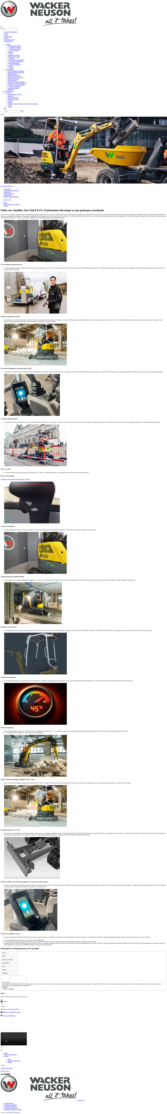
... (4, 201)
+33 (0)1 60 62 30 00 (13, 1009)
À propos (8, 93)
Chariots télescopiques (14, 57)
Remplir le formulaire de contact (11, 1012)
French (11, 41)
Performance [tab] (4, 479)
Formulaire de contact (7, 1068)
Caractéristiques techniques (11, 190)
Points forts (7, 189)
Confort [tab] (27, 479)
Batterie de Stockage (15, 86)
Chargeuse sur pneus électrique (16, 82)
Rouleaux (10, 52)
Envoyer (5, 987)
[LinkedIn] (9, 1074)
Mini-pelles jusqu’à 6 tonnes (12, 204)
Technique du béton (14, 47)
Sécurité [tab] (10, 479)
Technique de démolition (16, 61)
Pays (3, 966)
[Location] (2, 1074)
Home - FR (7, 200)
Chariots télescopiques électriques (17, 83)
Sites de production (13, 97)
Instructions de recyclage (11, 1108)
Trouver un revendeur (7, 186)
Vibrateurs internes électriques (16, 72)
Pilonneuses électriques (14, 75)
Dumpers (11, 58)
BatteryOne (11, 89)
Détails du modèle (9, 193)
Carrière (6, 38)
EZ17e (6, 206)
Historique (10, 96)
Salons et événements (13, 99)
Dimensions (7, 192)
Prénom (4, 953)
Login (5, 33)
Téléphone (5, 973)
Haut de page (81, 1100)
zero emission (9, 69)
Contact (6, 35)
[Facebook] (6, 1074)
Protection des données (10, 1105)
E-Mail (4, 969)
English (6, 41)
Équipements (7, 195)
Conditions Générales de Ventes (13, 1109)
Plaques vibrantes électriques (15, 77)
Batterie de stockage (14, 64)
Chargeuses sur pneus (14, 55)
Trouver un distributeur (8, 1015)
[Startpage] (39, 25)
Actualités (10, 100)
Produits (8, 44)
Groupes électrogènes (13, 63)
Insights (10, 102)
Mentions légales (8, 1103)
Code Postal (5, 963)
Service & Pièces (8, 91)
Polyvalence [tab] (21, 479)
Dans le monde (8, 36)
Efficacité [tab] (15, 479)
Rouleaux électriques (13, 78)
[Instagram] (4, 1074)
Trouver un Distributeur (10, 32)
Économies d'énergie (13, 88)
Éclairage (10, 66)
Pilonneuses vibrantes (15, 49)
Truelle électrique (12, 74)
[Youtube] (8, 1074)
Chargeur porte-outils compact (16, 60)
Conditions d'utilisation (10, 1106)
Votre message (6, 982)
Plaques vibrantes (14, 50)
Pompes (11, 67)
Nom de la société (7, 959)
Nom (4, 956)
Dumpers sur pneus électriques (16, 85)
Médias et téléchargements (11, 197)
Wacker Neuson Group (10, 1054)
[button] (9, 39)
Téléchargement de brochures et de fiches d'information (23, 104)
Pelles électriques (12, 80)
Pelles (11, 53)
